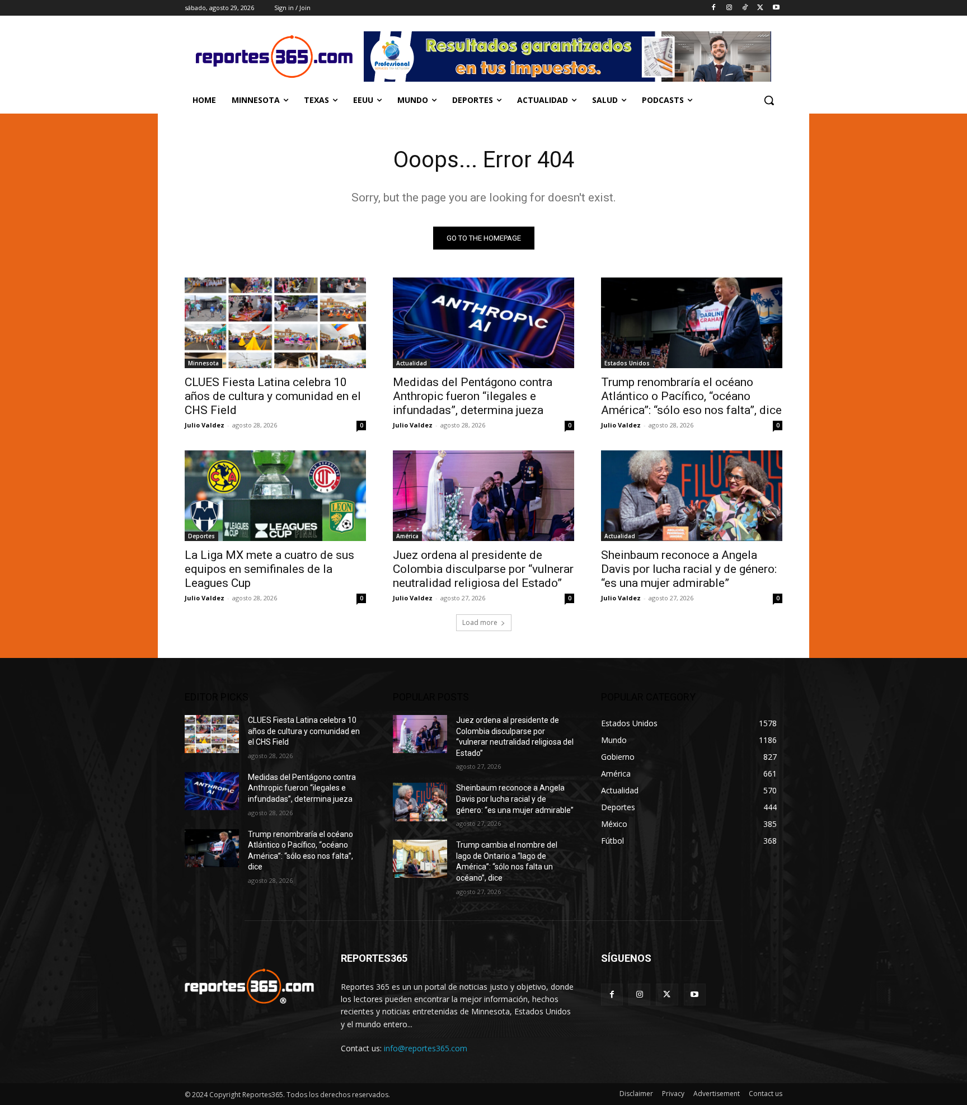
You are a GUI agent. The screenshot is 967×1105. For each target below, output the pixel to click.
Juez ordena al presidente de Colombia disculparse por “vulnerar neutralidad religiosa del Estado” (483, 569)
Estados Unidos (627, 363)
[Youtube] (775, 8)
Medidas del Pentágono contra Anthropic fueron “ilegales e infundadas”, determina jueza (472, 396)
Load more (479, 622)
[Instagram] (729, 8)
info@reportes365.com (425, 1048)
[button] (768, 100)
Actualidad (411, 363)
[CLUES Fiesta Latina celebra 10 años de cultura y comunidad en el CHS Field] (275, 323)
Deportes (201, 536)
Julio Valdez (204, 425)
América (407, 536)
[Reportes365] (274, 56)
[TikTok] (745, 8)
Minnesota (203, 363)
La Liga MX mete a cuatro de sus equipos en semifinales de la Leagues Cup (269, 569)
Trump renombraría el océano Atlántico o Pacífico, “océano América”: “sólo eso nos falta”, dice (691, 396)
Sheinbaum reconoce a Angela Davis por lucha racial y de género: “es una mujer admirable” (689, 569)
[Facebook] (713, 8)
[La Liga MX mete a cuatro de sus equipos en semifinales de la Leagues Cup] (275, 495)
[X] (760, 8)
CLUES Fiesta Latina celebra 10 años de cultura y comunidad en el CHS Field (273, 396)
